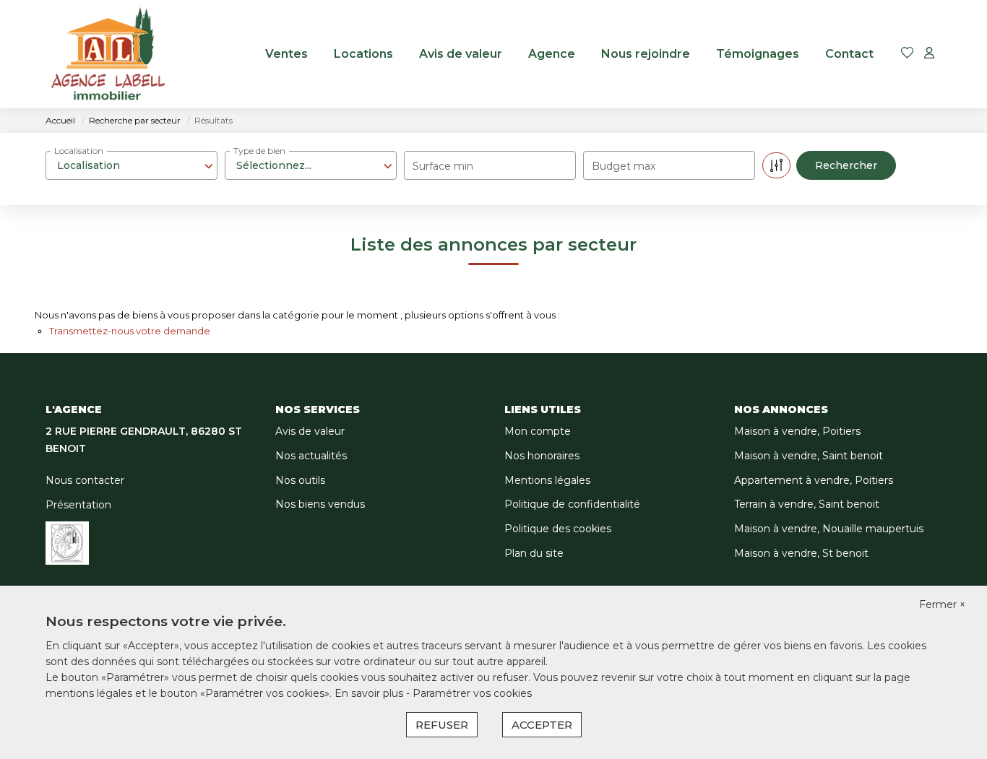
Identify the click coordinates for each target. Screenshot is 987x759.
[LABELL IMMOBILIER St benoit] (108, 54)
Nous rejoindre (645, 54)
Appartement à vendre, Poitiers (813, 480)
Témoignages (757, 54)
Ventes (286, 54)
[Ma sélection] (907, 54)
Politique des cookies (557, 528)
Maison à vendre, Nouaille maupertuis (828, 528)
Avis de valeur (460, 54)
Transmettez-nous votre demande (129, 331)
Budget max (623, 166)
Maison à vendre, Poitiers (797, 431)
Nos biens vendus (320, 504)
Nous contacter (85, 480)
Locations (363, 54)
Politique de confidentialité (572, 504)
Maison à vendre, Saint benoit (808, 455)
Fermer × (942, 604)
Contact (849, 54)
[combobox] (131, 165)
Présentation (78, 504)
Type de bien (259, 150)
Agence (551, 54)
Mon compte (537, 431)
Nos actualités (311, 455)
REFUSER (441, 725)
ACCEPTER (542, 725)
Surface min (443, 166)
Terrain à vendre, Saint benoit (806, 504)
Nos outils (300, 480)
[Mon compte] (929, 54)
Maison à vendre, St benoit (801, 553)
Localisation (78, 150)
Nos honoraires (541, 455)
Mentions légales (547, 480)
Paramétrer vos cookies (472, 693)
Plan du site (534, 553)
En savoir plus (370, 693)
